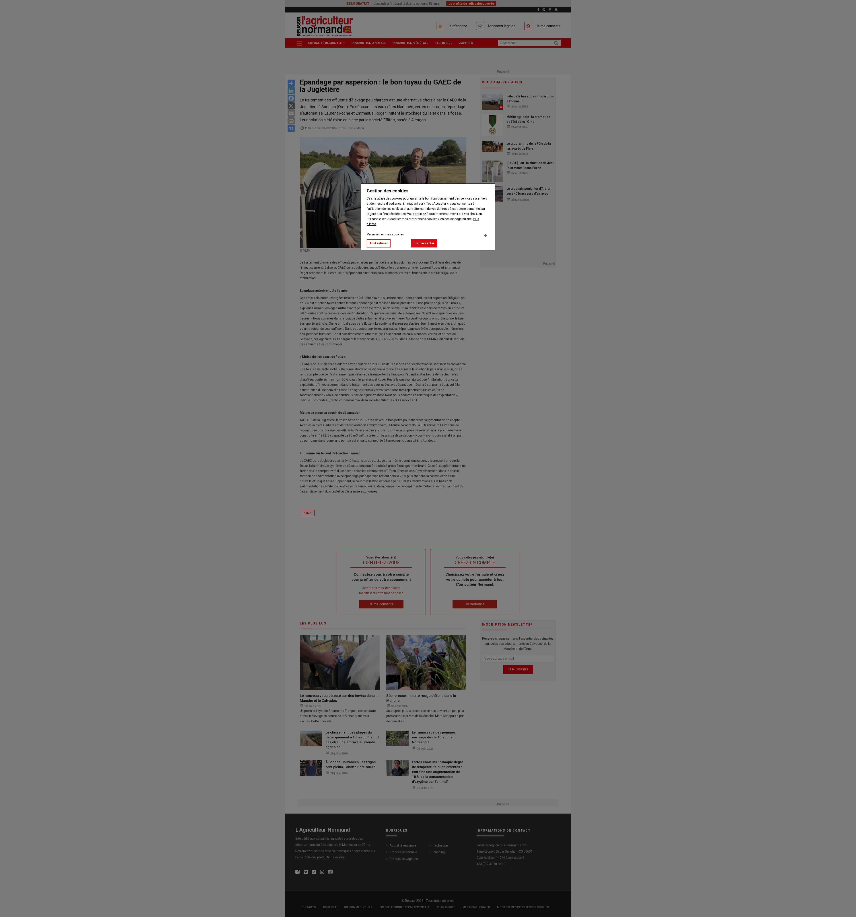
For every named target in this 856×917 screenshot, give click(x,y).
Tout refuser (378, 243)
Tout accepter (424, 243)
